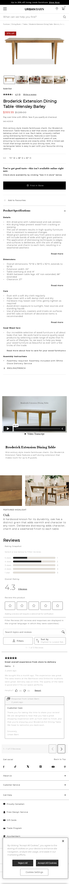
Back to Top (60, 759)
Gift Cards (12, 820)
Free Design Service (17, 812)
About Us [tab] (7, 776)
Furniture (6, 24)
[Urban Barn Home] (34, 9)
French (21, 368)
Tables (25, 24)
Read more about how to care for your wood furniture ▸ (36, 350)
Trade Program (14, 828)
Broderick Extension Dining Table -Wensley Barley (30, 103)
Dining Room (16, 24)
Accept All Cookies (47, 863)
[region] (35, 858)
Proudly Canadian (16, 804)
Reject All (22, 863)
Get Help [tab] (7, 795)
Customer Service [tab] (11, 785)
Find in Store (37, 185)
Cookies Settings (34, 872)
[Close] (63, 841)
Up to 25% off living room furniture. (35, 2)
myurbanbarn (13, 836)
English (11, 368)
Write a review (29, 94)
